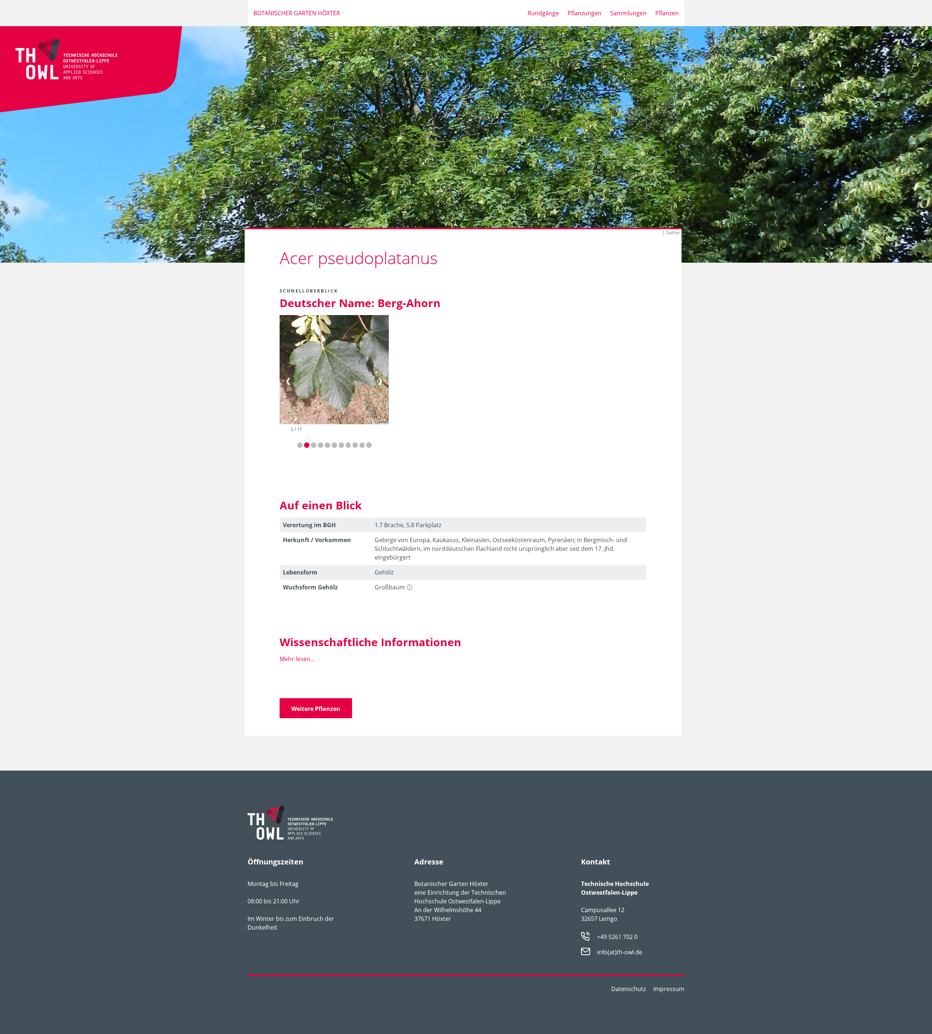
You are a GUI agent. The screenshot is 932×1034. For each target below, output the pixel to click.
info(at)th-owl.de (619, 953)
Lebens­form (300, 572)
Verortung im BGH (309, 525)
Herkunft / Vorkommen (317, 540)
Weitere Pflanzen (315, 709)
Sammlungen (628, 13)
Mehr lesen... (297, 659)
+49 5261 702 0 (617, 937)
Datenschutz (628, 989)
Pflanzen (667, 13)
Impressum (668, 989)
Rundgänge (543, 13)
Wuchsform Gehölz (310, 587)
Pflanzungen (584, 13)
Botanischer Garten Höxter (296, 13)
